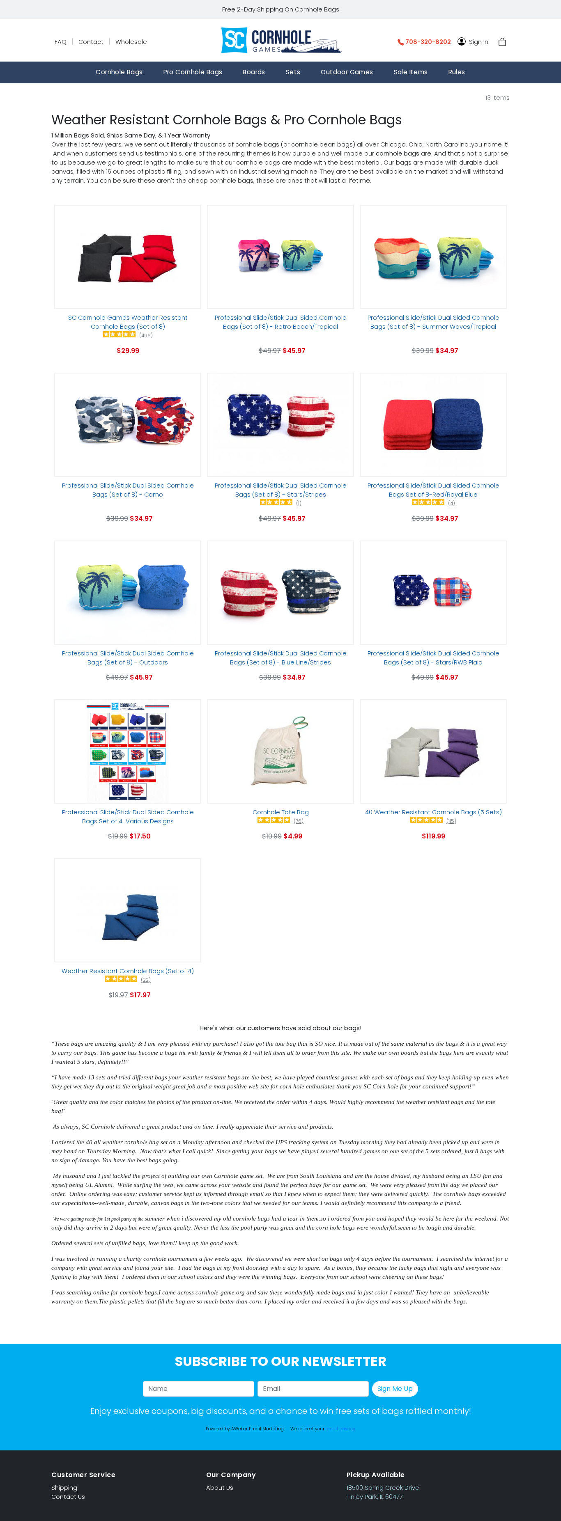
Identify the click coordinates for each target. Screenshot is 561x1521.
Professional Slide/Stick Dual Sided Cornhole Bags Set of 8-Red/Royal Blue (433, 490)
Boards (254, 72)
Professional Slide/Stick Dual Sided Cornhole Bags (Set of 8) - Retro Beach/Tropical (281, 322)
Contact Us (68, 1497)
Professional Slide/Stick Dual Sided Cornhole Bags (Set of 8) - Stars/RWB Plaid (433, 658)
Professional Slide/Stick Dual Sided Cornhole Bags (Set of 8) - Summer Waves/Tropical (433, 322)
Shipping (64, 1488)
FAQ (61, 42)
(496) (146, 335)
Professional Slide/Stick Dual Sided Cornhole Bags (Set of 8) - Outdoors (128, 658)
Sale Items (411, 72)
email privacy (340, 1429)
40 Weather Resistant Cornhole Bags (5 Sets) (433, 812)
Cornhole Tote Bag (281, 812)
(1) (298, 503)
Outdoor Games (347, 72)
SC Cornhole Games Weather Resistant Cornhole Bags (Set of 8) (128, 322)
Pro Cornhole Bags (193, 72)
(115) (451, 821)
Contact (90, 42)
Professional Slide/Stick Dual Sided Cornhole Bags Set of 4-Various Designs (128, 816)
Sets (293, 72)
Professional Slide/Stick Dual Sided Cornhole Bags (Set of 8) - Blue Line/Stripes (281, 658)
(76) (298, 821)
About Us (219, 1488)
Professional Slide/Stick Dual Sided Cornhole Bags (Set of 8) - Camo (128, 490)
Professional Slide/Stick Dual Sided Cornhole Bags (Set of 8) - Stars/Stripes (281, 490)
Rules (456, 72)
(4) (451, 503)
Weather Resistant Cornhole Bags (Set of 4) (128, 971)
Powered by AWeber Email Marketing (245, 1429)
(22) (146, 980)
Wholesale (131, 42)
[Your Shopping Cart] (502, 41)
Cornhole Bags (119, 72)
